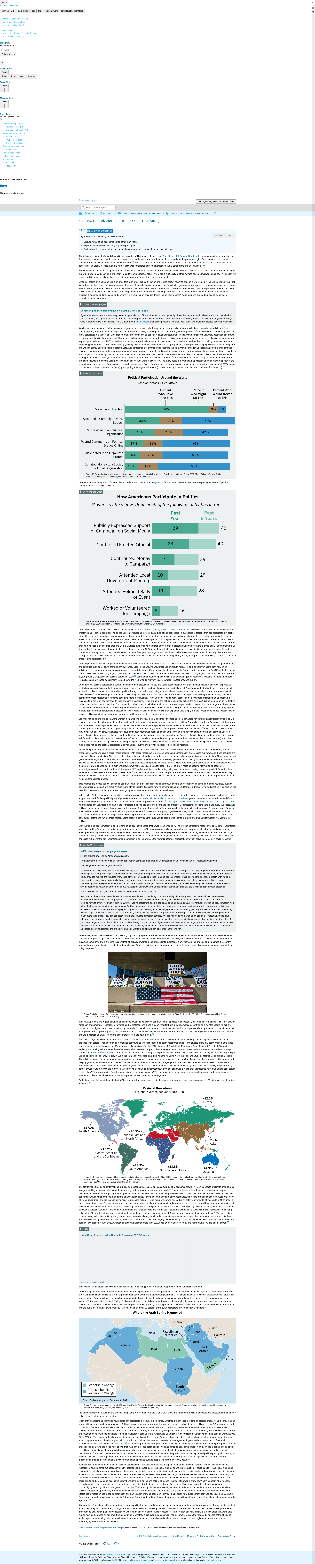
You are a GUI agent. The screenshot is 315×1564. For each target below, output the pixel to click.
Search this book (7, 46)
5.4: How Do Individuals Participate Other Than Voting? (101, 1528)
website (165, 798)
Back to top (83, 1536)
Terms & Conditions (143, 1560)
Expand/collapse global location (234, 213)
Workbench (108, 213)
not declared (143, 1528)
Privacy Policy (128, 1560)
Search (83, 208)
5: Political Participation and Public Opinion (188, 213)
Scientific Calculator (14, 143)
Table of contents (225, 235)
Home (91, 213)
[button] (10, 162)
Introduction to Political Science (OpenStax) (141, 213)
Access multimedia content (92, 1282)
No (119, 1544)
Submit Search (8, 54)
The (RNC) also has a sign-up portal (200, 801)
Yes (108, 1544)
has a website (143, 322)
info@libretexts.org (212, 1560)
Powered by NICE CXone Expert (117, 1554)
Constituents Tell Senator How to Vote (181, 256)
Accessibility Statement (163, 1560)
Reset (4, 72)
